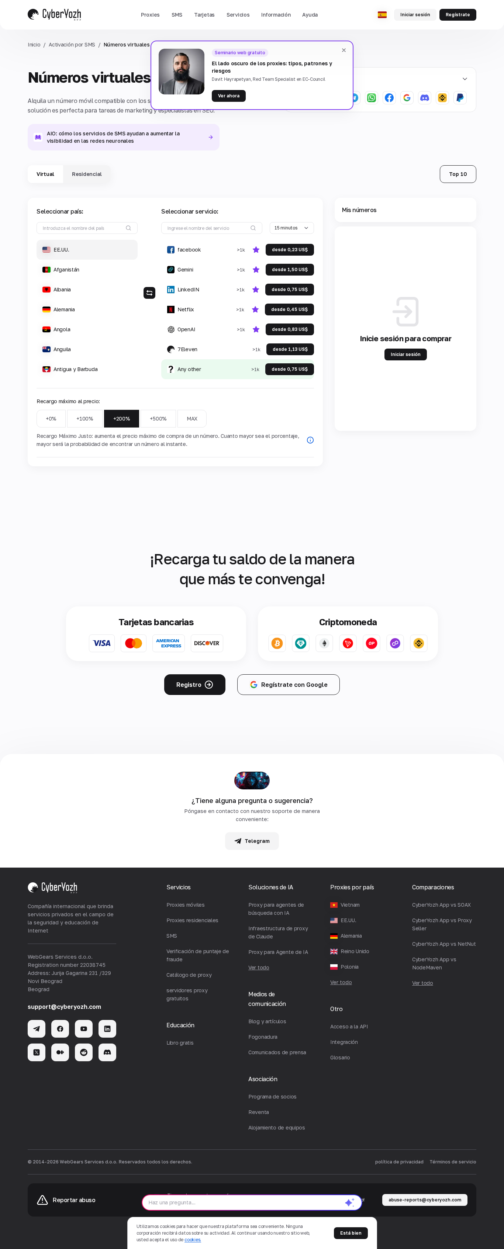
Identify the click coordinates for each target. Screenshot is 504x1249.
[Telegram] (36, 1029)
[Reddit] (84, 1052)
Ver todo (341, 982)
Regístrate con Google (294, 684)
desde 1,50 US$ (290, 269)
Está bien (351, 1233)
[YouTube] (84, 1029)
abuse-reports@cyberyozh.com (425, 1200)
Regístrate (458, 14)
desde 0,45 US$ (289, 309)
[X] (36, 1052)
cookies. (192, 1239)
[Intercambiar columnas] (149, 293)
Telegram (257, 841)
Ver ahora (228, 95)
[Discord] (107, 1052)
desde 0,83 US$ (290, 329)
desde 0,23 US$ (290, 249)
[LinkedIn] (107, 1029)
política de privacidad (399, 1162)
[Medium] (60, 1052)
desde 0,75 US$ (290, 289)
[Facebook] (60, 1029)
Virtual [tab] (45, 174)
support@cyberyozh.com (64, 1006)
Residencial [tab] (87, 174)
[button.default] (350, 1202)
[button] (150, 15)
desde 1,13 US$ (290, 349)
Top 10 (458, 174)
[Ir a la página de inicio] (54, 15)
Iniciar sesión (415, 14)
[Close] (344, 50)
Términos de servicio (452, 1162)
